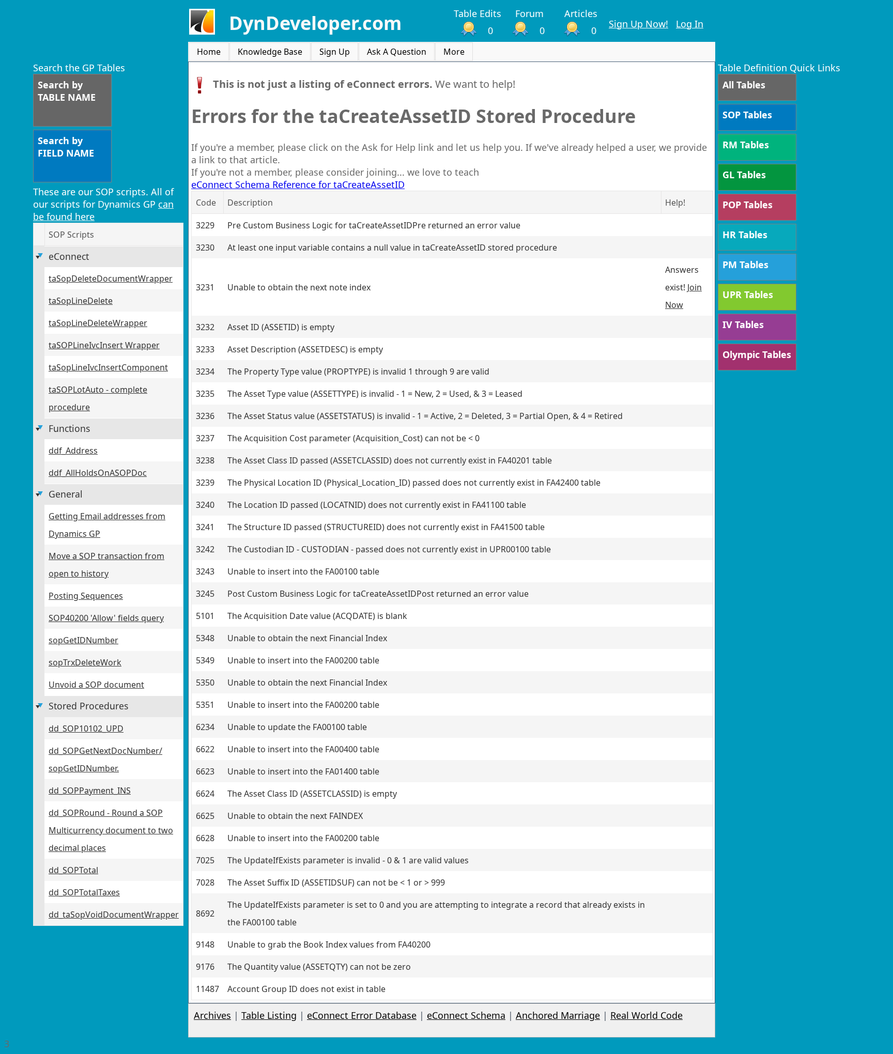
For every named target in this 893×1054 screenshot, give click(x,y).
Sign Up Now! (638, 24)
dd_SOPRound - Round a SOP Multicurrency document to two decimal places (111, 830)
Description (250, 202)
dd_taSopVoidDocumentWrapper (114, 914)
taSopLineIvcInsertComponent (108, 367)
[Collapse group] (39, 257)
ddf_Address (73, 450)
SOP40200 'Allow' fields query (106, 618)
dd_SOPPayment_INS (90, 790)
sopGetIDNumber (83, 640)
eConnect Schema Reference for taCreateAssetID (298, 184)
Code (206, 202)
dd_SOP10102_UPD (86, 728)
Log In (689, 24)
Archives (212, 1015)
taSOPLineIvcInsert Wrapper (104, 345)
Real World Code (646, 1015)
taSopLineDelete (81, 300)
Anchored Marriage (558, 1015)
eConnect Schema (466, 1015)
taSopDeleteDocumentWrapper (111, 278)
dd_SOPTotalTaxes (84, 892)
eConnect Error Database (362, 1015)
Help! (675, 202)
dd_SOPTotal (73, 870)
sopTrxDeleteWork (85, 662)
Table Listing (269, 1015)
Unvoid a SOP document (96, 684)
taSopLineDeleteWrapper (98, 323)
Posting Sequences (86, 595)
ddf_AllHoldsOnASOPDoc (98, 472)
